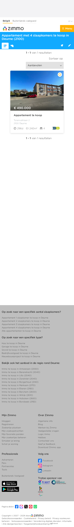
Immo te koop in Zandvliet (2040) (19, 378)
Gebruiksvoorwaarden (12, 518)
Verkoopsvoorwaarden (22, 521)
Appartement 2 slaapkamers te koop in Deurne (26, 321)
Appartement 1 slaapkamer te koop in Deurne (25, 317)
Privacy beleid (44, 518)
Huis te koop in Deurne (13, 343)
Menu (68, 28)
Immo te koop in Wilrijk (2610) (17, 395)
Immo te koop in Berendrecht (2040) (21, 372)
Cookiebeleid (30, 518)
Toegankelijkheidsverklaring (36, 524)
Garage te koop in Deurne (15, 346)
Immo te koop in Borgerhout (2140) (20, 382)
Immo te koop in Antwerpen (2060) (20, 369)
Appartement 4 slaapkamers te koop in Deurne (26, 327)
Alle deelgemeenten (13, 524)
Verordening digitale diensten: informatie (53, 521)
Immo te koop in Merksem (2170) (18, 385)
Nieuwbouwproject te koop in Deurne (21, 356)
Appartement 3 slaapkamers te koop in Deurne (26, 324)
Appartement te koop (28, 115)
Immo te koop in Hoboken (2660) (19, 398)
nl (69, 21)
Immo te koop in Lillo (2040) (16, 375)
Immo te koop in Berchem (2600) (19, 391)
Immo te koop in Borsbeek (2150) (19, 401)
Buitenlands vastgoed (24, 21)
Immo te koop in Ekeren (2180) (18, 388)
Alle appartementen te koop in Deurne (21, 331)
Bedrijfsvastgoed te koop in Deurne (20, 353)
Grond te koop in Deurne (14, 350)
